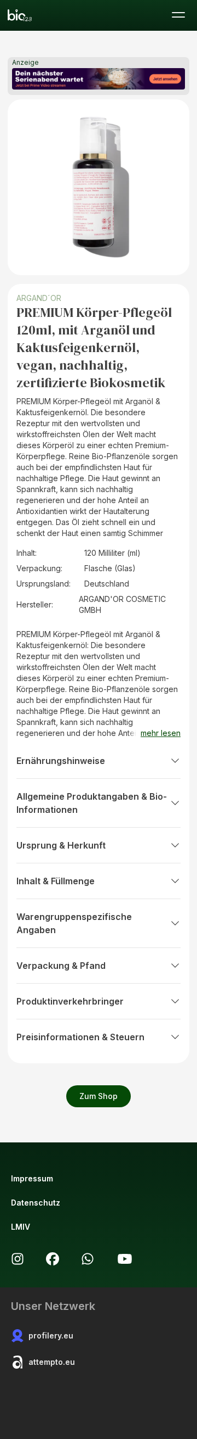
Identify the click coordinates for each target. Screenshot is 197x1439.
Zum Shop (98, 1096)
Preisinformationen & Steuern (80, 1036)
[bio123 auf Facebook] (52, 1258)
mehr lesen (161, 733)
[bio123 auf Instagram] (17, 1258)
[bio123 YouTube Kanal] (125, 1258)
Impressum (32, 1178)
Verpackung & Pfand (61, 965)
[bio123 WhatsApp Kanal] (87, 1258)
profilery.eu (50, 1335)
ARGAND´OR (38, 298)
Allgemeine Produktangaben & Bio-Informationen (91, 803)
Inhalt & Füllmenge (55, 880)
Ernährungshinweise (60, 760)
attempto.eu (51, 1362)
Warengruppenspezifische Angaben (74, 923)
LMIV (20, 1226)
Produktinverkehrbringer (70, 1001)
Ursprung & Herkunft (61, 845)
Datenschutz (35, 1202)
